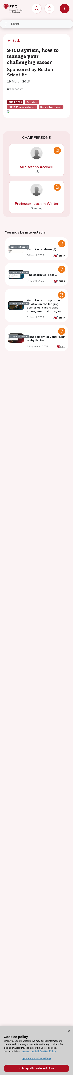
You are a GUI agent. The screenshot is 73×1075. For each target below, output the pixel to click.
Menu (15, 24)
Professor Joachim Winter (36, 203)
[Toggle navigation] (64, 8)
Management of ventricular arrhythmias (46, 338)
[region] (36, 1050)
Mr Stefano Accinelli (37, 167)
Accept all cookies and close (38, 1068)
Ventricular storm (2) (41, 249)
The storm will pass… (42, 274)
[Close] (69, 1031)
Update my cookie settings (36, 1058)
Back (16, 40)
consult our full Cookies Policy (39, 1051)
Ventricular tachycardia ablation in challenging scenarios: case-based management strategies (44, 306)
